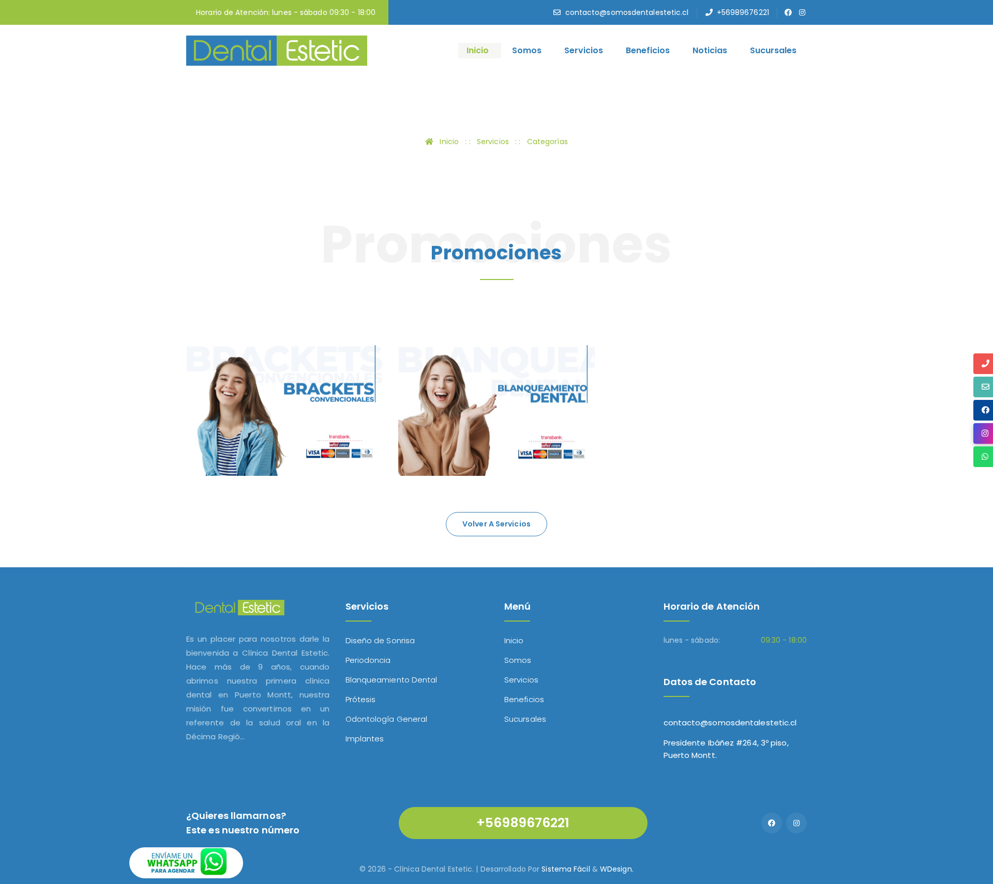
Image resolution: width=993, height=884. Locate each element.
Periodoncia (368, 660)
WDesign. (617, 869)
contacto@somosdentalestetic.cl (627, 12)
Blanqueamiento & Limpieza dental (471, 435)
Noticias (710, 50)
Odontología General (386, 719)
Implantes (364, 738)
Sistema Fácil (565, 869)
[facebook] (788, 12)
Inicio (478, 50)
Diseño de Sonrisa (380, 640)
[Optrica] (276, 49)
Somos (526, 50)
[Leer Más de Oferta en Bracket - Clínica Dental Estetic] (219, 438)
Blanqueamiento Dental (391, 679)
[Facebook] (771, 823)
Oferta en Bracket (255, 413)
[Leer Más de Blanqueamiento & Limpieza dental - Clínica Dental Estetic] (431, 438)
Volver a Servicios (496, 524)
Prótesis (360, 699)
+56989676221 (743, 12)
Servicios (583, 50)
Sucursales (773, 50)
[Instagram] (796, 823)
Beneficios (648, 50)
